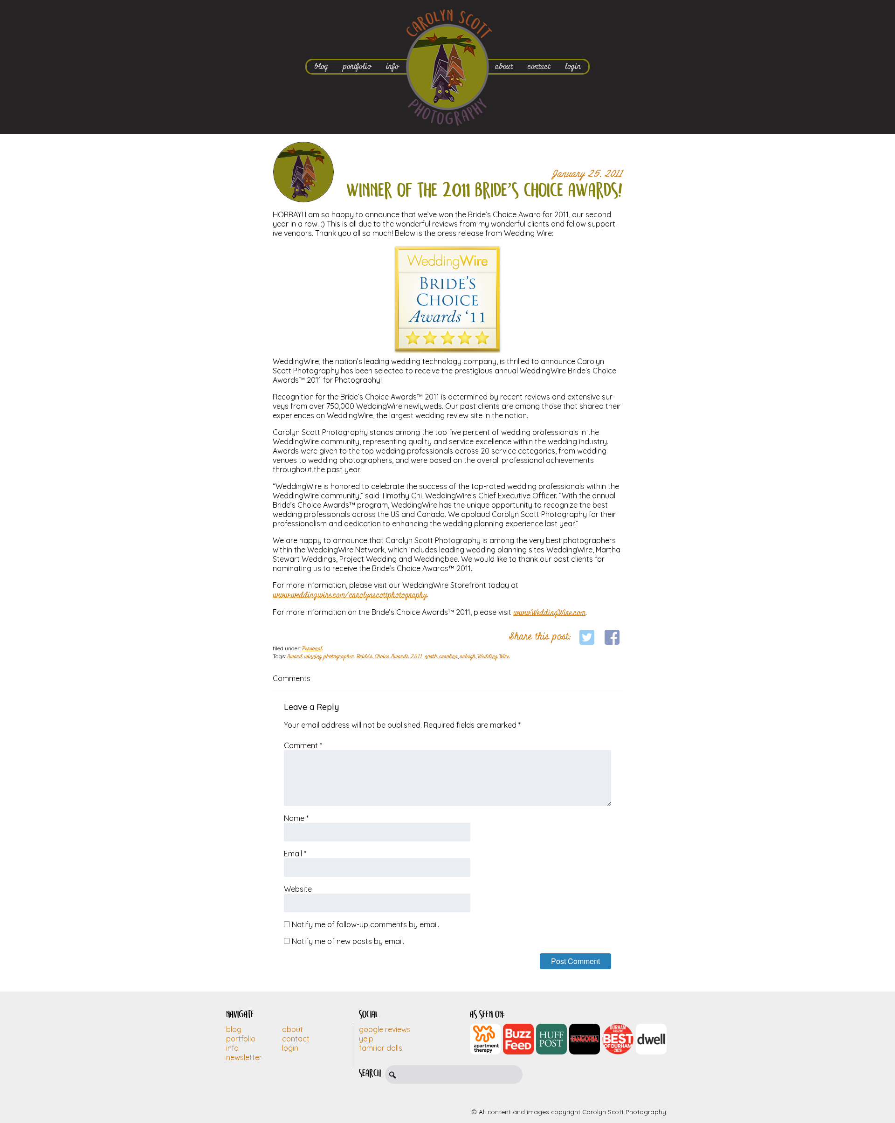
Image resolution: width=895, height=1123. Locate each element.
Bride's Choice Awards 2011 (389, 657)
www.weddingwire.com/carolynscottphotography (350, 595)
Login (290, 1048)
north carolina (441, 657)
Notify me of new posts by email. (348, 941)
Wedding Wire (493, 657)
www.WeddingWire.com (549, 612)
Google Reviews (385, 1029)
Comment (303, 745)
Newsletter (244, 1057)
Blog (233, 1029)
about (504, 66)
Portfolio (240, 1038)
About (292, 1029)
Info (232, 1048)
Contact (296, 1038)
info (392, 66)
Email (295, 853)
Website (298, 889)
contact (539, 66)
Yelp (366, 1038)
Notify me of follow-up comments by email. (365, 924)
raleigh (467, 657)
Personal (312, 649)
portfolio (357, 66)
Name (296, 818)
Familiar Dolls (380, 1048)
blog (321, 66)
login (573, 66)
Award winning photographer (320, 657)
